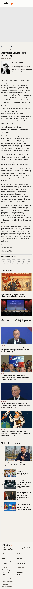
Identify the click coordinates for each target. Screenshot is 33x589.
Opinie (3, 558)
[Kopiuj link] (29, 261)
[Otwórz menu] (30, 3)
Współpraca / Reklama (23, 561)
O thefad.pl (20, 556)
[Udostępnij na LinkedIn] (14, 261)
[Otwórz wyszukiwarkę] (25, 3)
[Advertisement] (16, 24)
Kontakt (19, 558)
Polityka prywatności (7, 581)
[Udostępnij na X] (9, 261)
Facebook (20, 572)
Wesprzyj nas (21, 563)
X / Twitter (20, 570)
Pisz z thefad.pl (6, 570)
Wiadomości (5, 556)
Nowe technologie (7, 561)
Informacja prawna (7, 586)
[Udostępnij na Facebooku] (3, 261)
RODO (3, 575)
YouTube (19, 575)
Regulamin (5, 584)
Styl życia (4, 563)
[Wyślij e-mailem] (19, 261)
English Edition (6, 572)
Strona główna (5, 47)
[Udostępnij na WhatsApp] (24, 261)
